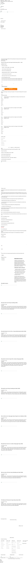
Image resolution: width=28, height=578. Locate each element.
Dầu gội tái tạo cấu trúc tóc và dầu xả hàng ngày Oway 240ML (12, 443)
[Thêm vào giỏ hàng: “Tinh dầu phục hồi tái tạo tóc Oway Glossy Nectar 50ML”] (2, 507)
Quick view (2, 312)
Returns (2, 139)
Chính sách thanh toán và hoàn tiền (14, 546)
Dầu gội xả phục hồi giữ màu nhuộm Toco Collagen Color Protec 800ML (13, 126)
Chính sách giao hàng (13, 544)
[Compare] (2, 301)
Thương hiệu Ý (3, 304)
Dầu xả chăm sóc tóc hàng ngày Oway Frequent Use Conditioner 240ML (14, 416)
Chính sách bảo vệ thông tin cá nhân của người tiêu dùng (14, 552)
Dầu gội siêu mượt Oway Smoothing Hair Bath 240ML (10, 388)
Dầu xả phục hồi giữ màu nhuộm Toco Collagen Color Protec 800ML (13, 107)
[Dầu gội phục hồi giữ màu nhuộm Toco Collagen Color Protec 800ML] (2, 121)
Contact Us (2, 142)
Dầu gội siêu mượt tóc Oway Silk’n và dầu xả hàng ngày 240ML (12, 358)
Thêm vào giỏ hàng (4, 86)
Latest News (2, 143)
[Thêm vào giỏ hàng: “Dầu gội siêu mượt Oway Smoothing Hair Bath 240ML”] (2, 395)
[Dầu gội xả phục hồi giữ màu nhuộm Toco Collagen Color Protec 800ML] (2, 130)
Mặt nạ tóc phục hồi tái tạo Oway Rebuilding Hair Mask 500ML (12, 472)
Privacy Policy (3, 138)
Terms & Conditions (8, 544)
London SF (2, 543)
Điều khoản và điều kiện (14, 542)
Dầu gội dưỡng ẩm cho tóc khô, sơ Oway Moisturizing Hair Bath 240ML (13, 331)
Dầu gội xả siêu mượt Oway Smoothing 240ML (9, 302)
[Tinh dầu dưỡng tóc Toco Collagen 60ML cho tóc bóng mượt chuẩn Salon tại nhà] (2, 101)
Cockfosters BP (2, 544)
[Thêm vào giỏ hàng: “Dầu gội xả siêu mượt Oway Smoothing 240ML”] (2, 310)
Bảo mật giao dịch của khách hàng (14, 550)
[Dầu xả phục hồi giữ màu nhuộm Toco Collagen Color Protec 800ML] (2, 111)
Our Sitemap (7, 548)
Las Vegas (2, 548)
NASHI (2, 92)
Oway (6, 304)
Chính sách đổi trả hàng (14, 548)
